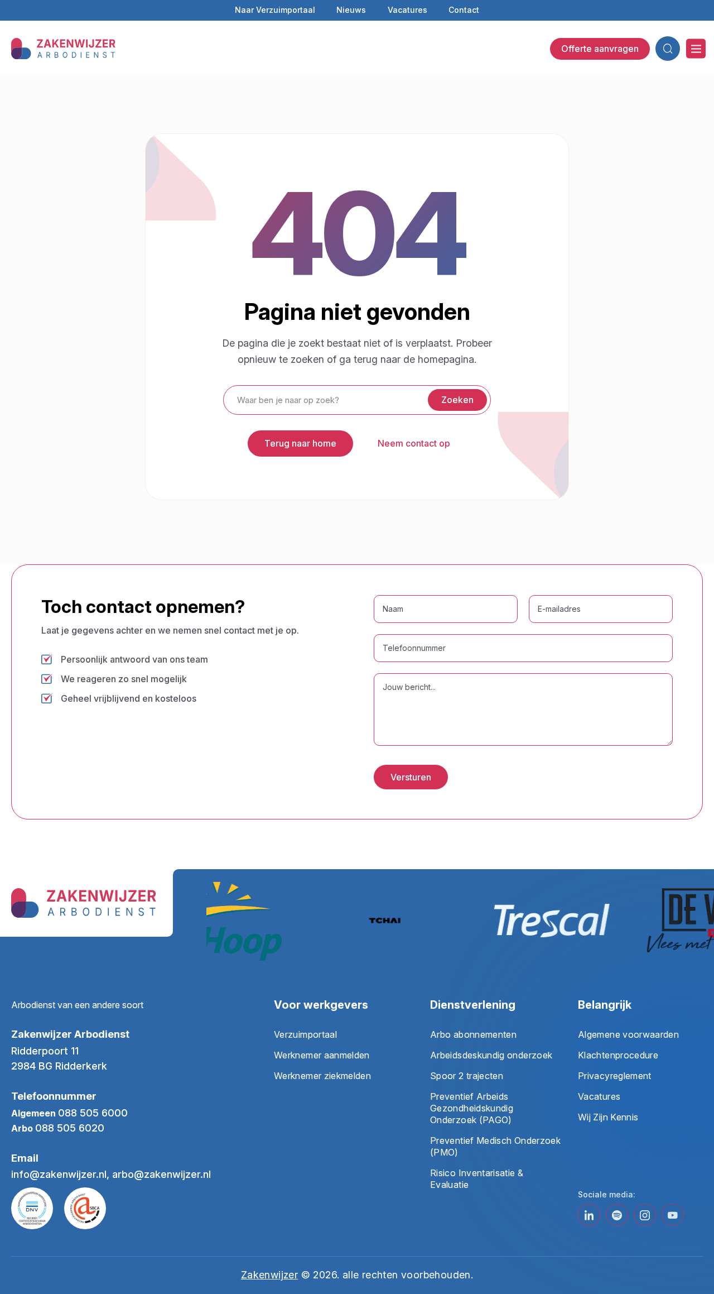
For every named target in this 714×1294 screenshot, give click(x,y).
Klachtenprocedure (618, 1055)
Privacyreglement (615, 1075)
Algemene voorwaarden (628, 1034)
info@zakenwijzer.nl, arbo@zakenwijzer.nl (111, 1174)
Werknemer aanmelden (322, 1055)
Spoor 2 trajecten (466, 1075)
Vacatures (407, 10)
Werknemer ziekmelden (322, 1075)
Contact (463, 10)
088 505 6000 (93, 1113)
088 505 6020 (69, 1128)
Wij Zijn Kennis (608, 1117)
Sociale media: (606, 1194)
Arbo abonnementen (473, 1034)
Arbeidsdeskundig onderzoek (491, 1055)
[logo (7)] (63, 48)
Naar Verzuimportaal (275, 10)
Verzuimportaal (305, 1034)
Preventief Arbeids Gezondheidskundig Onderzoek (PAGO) (471, 1108)
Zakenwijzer (269, 1275)
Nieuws (351, 10)
